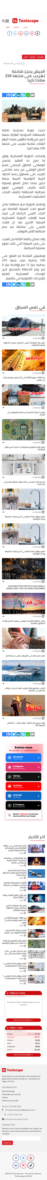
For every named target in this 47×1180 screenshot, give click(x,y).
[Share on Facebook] (3, 338)
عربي (25, 27)
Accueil (40, 56)
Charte (5, 1097)
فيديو (16, 27)
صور (8, 27)
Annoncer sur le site (10, 1100)
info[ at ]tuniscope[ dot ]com (16, 1119)
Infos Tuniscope (8, 1091)
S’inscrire (7, 1143)
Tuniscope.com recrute (11, 1094)
